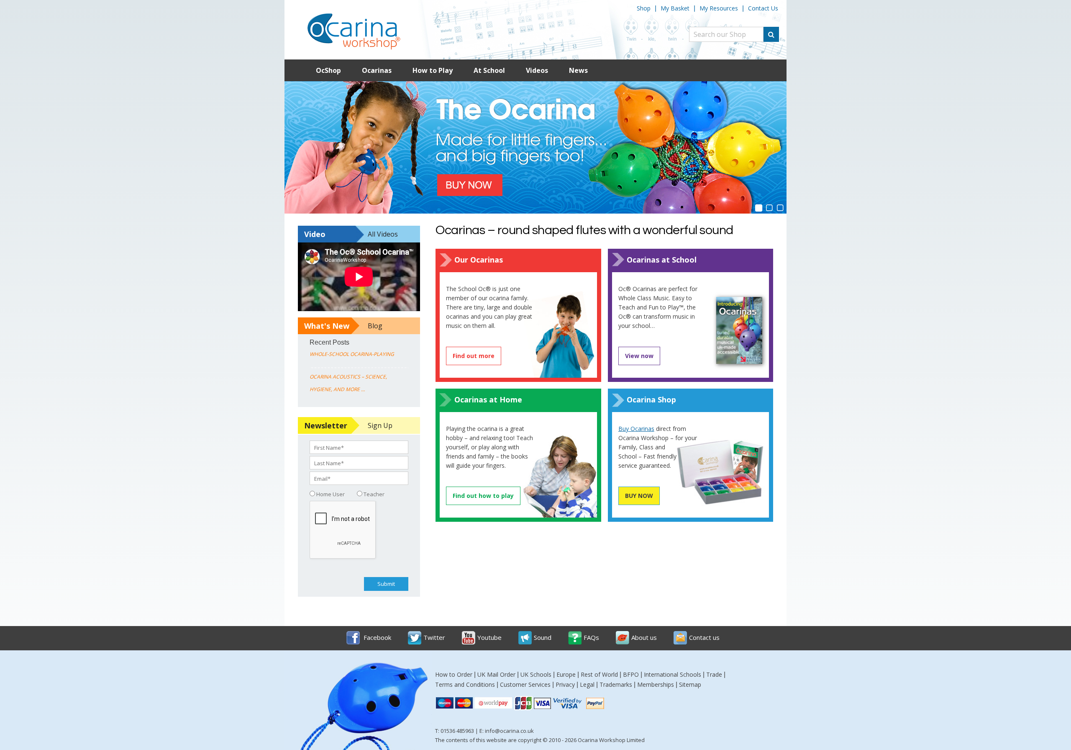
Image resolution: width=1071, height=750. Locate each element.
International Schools (672, 674)
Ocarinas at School (662, 260)
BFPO (631, 674)
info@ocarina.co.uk (509, 731)
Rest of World (599, 674)
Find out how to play (483, 496)
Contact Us (763, 8)
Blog (375, 325)
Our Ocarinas (478, 260)
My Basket (675, 8)
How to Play (433, 70)
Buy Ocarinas (636, 429)
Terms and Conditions (465, 684)
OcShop (328, 70)
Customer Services (525, 684)
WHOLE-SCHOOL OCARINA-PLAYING (352, 354)
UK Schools (535, 674)
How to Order (453, 674)
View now (639, 356)
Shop (644, 8)
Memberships (655, 684)
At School (489, 70)
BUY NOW (639, 496)
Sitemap (690, 684)
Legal (587, 684)
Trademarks (616, 684)
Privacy (565, 684)
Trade (714, 674)
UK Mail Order (496, 674)
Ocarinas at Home (488, 399)
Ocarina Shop (651, 399)
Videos (537, 70)
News (578, 70)
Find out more (474, 356)
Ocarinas (377, 70)
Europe (566, 674)
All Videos (383, 234)
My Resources (718, 8)
